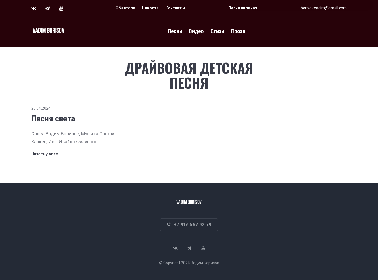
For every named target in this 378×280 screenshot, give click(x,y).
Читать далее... (46, 154)
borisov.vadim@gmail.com (324, 8)
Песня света (53, 118)
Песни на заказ (242, 8)
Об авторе (125, 8)
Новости (150, 8)
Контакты (175, 8)
